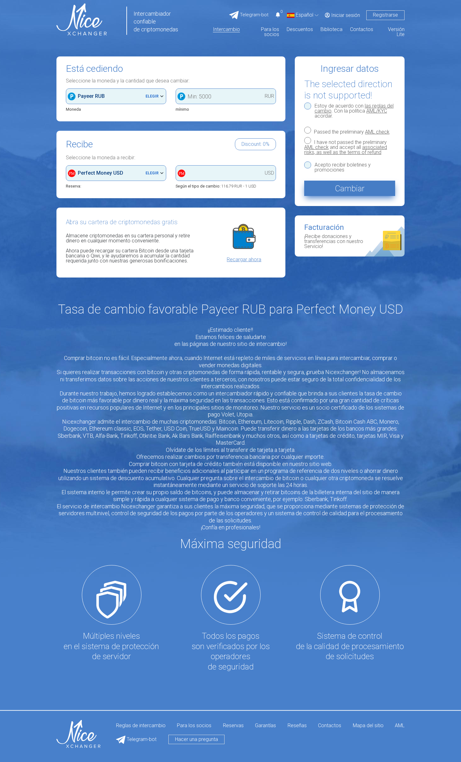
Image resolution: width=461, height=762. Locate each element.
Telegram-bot (140, 739)
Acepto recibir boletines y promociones (343, 167)
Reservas (233, 725)
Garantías (265, 725)
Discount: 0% (255, 144)
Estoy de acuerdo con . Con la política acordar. (354, 111)
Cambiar (350, 188)
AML (400, 725)
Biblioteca (331, 29)
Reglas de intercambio (141, 725)
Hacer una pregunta (196, 739)
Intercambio (226, 29)
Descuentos (300, 29)
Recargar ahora (244, 259)
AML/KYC (376, 111)
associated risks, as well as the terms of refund (345, 149)
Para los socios (270, 32)
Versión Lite (396, 32)
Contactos (361, 29)
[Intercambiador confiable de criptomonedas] (81, 19)
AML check (377, 132)
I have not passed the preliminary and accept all (345, 147)
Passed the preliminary (351, 132)
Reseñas (297, 725)
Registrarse (385, 15)
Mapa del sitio (368, 725)
